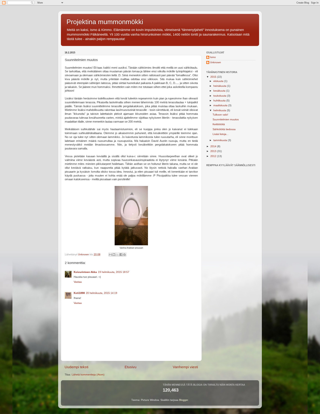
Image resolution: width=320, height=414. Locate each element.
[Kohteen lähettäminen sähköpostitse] (110, 254)
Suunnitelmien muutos (226, 119)
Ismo (213, 57)
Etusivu (130, 367)
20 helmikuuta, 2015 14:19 (101, 293)
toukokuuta (220, 95)
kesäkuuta (219, 90)
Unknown (215, 62)
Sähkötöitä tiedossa (224, 129)
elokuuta (218, 81)
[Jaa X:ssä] (117, 254)
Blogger (183, 400)
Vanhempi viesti (185, 367)
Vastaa (78, 282)
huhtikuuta (219, 100)
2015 (213, 76)
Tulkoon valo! (220, 114)
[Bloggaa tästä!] (114, 254)
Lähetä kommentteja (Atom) (88, 374)
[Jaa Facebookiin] (121, 254)
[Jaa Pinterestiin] (124, 254)
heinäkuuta (220, 86)
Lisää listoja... (221, 134)
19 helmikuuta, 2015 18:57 (113, 272)
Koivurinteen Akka (85, 272)
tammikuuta (220, 140)
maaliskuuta (220, 105)
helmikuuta (220, 110)
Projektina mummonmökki (104, 22)
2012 (213, 156)
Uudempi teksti (76, 367)
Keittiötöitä (219, 124)
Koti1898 (79, 293)
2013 (213, 151)
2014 (213, 146)
